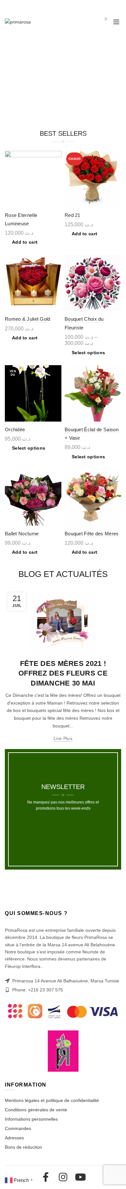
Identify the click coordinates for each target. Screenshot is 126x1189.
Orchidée (15, 429)
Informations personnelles (31, 1119)
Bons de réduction (23, 1147)
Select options (88, 352)
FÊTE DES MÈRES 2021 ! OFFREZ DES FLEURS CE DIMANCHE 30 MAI (63, 673)
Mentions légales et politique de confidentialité (52, 1100)
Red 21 (72, 215)
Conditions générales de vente (36, 1109)
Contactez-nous (25, 6)
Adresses (14, 1137)
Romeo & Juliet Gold (27, 319)
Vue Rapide (55, 156)
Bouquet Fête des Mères (92, 533)
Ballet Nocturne (22, 533)
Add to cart (24, 242)
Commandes (18, 1128)
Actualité (63, 650)
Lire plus (63, 738)
